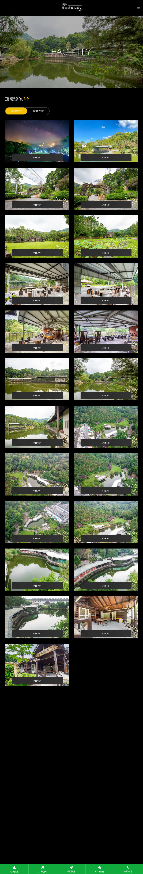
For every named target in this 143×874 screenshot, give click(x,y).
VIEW (37, 157)
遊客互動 (38, 110)
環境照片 (16, 110)
